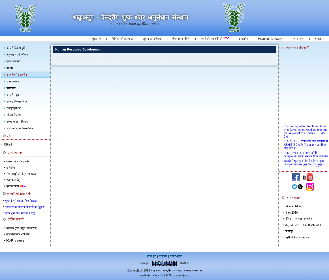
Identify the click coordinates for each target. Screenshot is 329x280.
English (319, 38)
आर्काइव (289, 231)
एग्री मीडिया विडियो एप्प (297, 237)
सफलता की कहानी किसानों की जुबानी (25, 207)
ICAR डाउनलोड (15, 240)
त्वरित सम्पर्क (16, 219)
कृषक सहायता (13, 61)
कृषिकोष (10, 167)
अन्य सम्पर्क (15, 153)
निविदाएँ (8, 144)
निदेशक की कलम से (122, 38)
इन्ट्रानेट (243, 38)
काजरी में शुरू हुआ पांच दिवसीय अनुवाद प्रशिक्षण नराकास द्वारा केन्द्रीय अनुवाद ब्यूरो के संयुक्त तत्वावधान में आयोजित (304, 162)
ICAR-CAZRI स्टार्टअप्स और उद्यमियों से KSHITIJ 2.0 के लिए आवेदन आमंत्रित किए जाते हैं (306, 142)
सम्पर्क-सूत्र (298, 38)
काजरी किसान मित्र (17, 101)
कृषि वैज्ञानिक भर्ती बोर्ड (18, 234)
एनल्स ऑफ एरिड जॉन (17, 161)
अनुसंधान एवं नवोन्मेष (17, 54)
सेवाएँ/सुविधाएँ (13, 108)
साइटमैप (163, 256)
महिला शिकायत (14, 115)
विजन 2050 (291, 212)
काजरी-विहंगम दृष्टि (16, 48)
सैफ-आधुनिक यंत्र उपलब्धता (21, 174)
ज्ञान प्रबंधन (12, 81)
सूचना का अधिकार (152, 38)
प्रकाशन (10, 88)
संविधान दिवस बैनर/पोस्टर (19, 128)
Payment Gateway (270, 38)
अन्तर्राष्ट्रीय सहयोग (16, 74)
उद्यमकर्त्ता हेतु (13, 180)
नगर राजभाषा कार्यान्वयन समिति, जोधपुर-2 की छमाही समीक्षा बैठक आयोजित (306, 152)
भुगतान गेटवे (13, 186)
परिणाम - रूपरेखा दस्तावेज (298, 218)
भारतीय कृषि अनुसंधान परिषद (21, 228)
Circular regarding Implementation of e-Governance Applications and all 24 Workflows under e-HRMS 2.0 (305, 129)
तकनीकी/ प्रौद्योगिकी (211, 38)
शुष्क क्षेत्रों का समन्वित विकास (21, 200)
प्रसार (9, 68)
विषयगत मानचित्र (181, 38)
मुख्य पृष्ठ (96, 38)
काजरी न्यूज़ (12, 95)
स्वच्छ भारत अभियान (17, 121)
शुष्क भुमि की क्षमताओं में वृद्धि (20, 213)
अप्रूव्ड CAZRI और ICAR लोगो (303, 225)
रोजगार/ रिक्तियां (294, 206)
